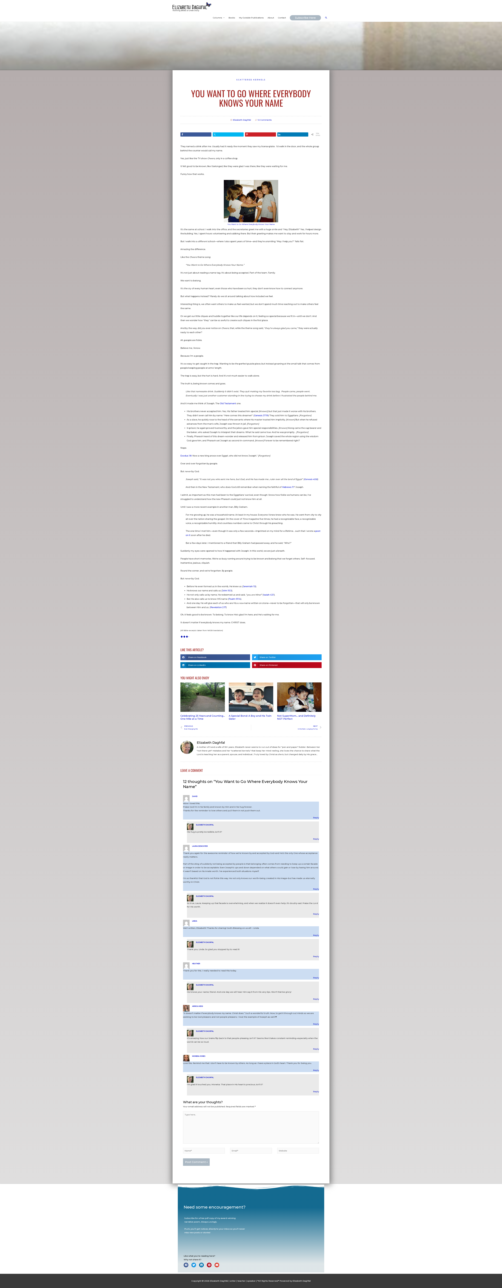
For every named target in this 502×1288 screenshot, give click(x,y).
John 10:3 (227, 590)
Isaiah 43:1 (268, 595)
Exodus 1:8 (186, 456)
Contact (282, 17)
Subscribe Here (305, 17)
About (271, 17)
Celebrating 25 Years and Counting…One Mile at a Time (202, 717)
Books (232, 17)
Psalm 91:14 (235, 599)
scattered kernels (251, 80)
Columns (217, 17)
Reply (316, 817)
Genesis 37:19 (261, 415)
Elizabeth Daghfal (205, 825)
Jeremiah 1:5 (249, 586)
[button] (326, 17)
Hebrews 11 (288, 487)
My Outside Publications (251, 17)
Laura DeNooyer (200, 846)
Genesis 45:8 (310, 479)
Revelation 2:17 (218, 607)
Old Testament (228, 403)
